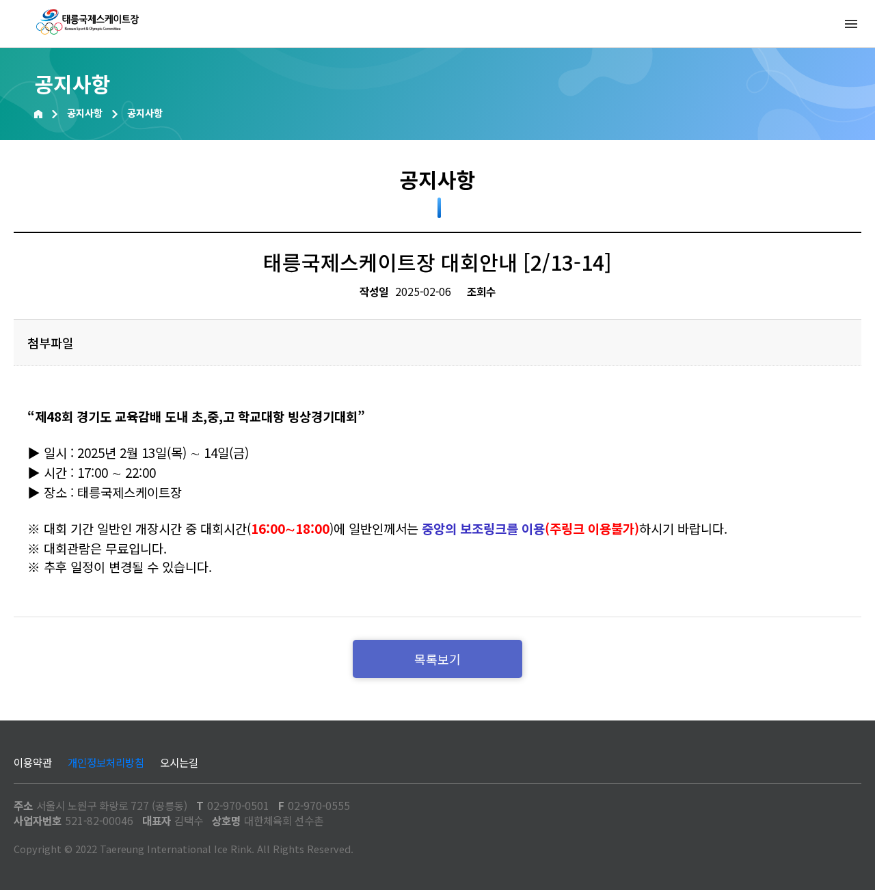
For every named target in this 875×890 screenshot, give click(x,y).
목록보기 (437, 659)
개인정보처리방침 (106, 762)
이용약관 (33, 762)
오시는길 (179, 762)
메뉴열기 (851, 24)
